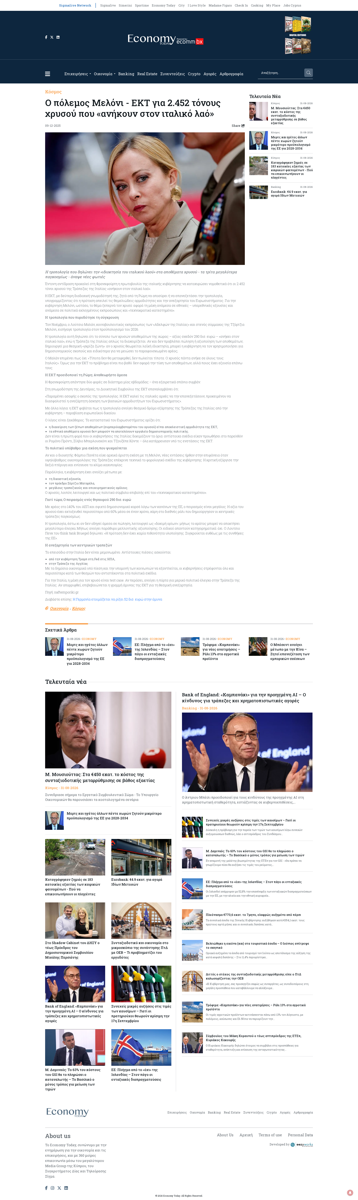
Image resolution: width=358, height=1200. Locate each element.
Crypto (194, 74)
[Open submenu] (90, 73)
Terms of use (270, 1134)
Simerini (125, 5)
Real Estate (147, 74)
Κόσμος (53, 92)
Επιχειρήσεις (76, 74)
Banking (126, 74)
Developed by (280, 1144)
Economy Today (163, 5)
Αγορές (209, 74)
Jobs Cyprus (292, 5)
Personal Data (300, 1134)
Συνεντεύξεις (172, 74)
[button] (47, 73)
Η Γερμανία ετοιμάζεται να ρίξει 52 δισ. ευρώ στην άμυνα (117, 599)
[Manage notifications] (350, 1193)
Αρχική (246, 1134)
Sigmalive (108, 5)
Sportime (142, 5)
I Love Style (197, 5)
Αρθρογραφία (231, 74)
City (181, 5)
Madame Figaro (220, 5)
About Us (225, 1134)
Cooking (257, 5)
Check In (241, 5)
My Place (273, 5)
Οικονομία (103, 74)
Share (236, 126)
